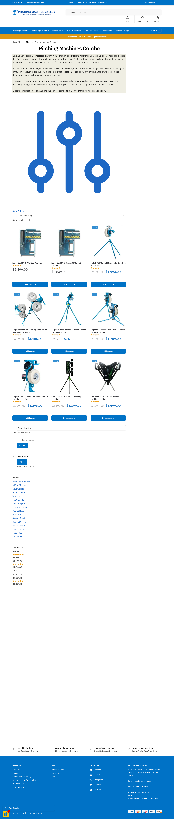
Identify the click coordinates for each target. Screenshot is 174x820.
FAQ (53, 776)
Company (16, 773)
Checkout (157, 21)
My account (127, 21)
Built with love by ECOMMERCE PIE (27, 813)
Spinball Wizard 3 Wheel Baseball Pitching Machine (105, 397)
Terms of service (19, 787)
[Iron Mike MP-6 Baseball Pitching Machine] (69, 242)
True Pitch (17, 536)
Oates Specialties (20, 507)
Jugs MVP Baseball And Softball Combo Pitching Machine (108, 330)
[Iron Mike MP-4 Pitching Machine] (30, 242)
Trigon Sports (18, 533)
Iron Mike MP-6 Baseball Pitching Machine (66, 264)
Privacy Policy (18, 783)
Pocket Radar (18, 511)
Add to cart (30, 351)
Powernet (16, 514)
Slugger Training (19, 518)
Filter (21, 462)
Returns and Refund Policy (24, 780)
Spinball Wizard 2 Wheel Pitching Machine (66, 397)
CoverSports (18, 488)
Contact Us (55, 773)
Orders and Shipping (21, 776)
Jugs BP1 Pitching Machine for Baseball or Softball (108, 264)
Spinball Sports (19, 522)
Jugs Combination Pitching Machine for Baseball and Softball (29, 330)
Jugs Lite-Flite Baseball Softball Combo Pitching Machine (68, 330)
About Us (16, 769)
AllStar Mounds (19, 485)
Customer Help (143, 21)
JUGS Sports (18, 500)
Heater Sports (18, 492)
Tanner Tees (18, 529)
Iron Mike (16, 496)
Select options (30, 284)
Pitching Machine (26, 42)
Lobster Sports (19, 503)
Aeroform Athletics (21, 481)
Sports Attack (18, 525)
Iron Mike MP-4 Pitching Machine (27, 263)
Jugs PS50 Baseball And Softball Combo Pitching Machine (30, 397)
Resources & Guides (153, 3)
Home (14, 42)
